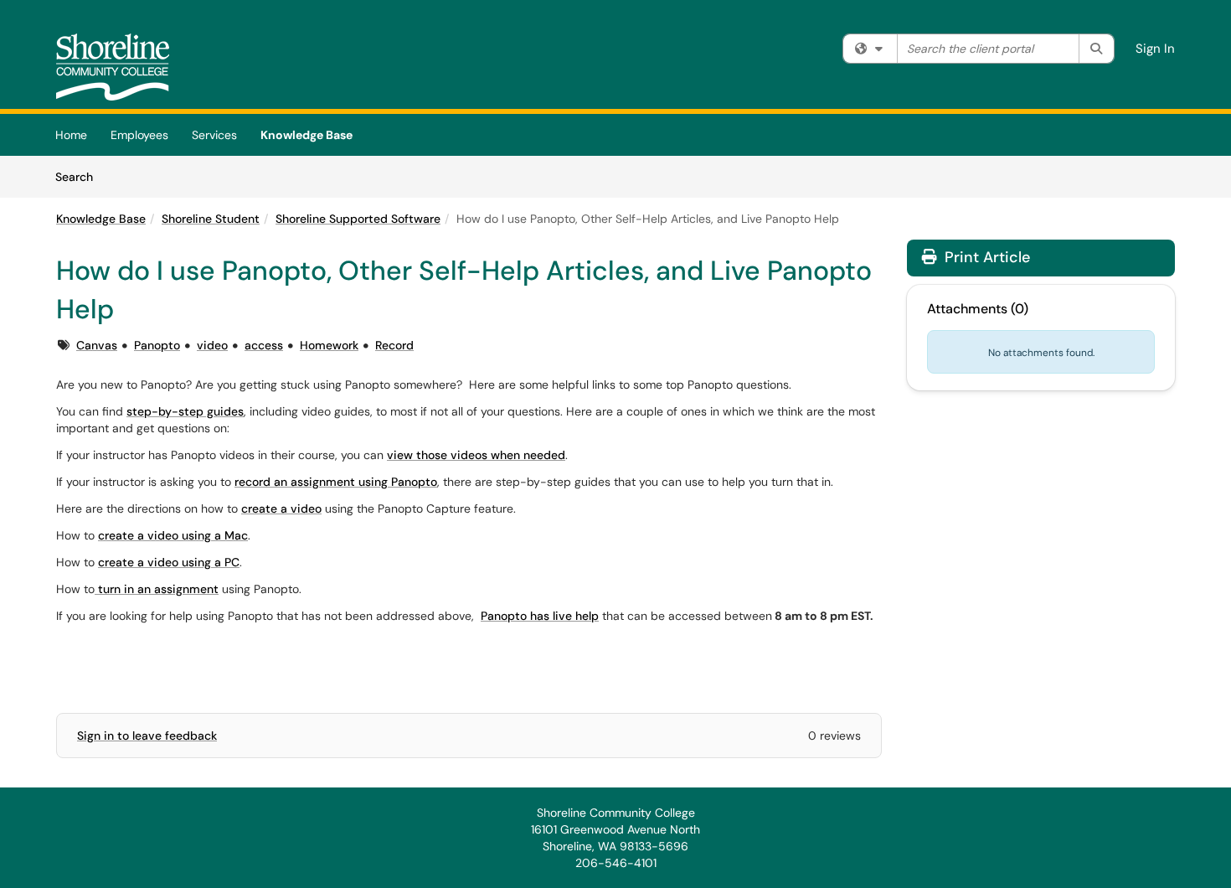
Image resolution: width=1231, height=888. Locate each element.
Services (214, 134)
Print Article (985, 257)
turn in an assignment (157, 588)
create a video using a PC (169, 562)
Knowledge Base (306, 134)
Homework (329, 345)
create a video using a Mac (173, 535)
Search (80, 176)
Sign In (1155, 48)
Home (71, 134)
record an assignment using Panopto (335, 481)
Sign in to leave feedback (147, 735)
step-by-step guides (185, 411)
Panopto (157, 345)
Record (394, 345)
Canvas (96, 345)
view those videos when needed (476, 454)
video (212, 345)
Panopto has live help (540, 615)
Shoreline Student (211, 218)
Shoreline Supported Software (358, 218)
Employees (139, 134)
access (264, 345)
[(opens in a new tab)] (112, 67)
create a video (281, 508)
